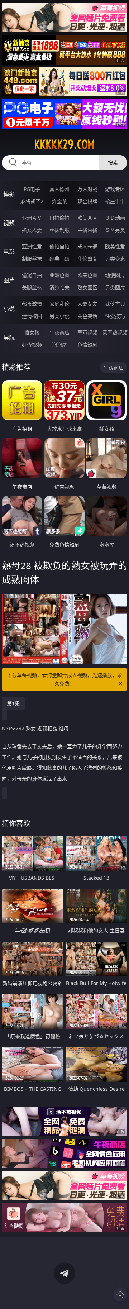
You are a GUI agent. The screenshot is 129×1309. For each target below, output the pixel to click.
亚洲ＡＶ (32, 217)
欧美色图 (87, 275)
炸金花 (59, 201)
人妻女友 (87, 303)
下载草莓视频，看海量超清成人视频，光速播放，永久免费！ (64, 679)
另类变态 (115, 258)
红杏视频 (32, 344)
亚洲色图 (59, 275)
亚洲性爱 (32, 246)
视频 (9, 223)
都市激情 (32, 303)
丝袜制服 (59, 229)
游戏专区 (115, 189)
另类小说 (59, 315)
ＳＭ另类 (115, 229)
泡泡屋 (59, 344)
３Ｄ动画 (115, 217)
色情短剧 (87, 344)
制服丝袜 (32, 258)
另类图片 (115, 287)
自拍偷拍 (59, 217)
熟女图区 (87, 287)
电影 (9, 251)
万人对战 (87, 189)
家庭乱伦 (59, 303)
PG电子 (32, 189)
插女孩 (31, 332)
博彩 (9, 194)
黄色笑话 (87, 315)
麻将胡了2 (31, 201)
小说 (9, 309)
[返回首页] (120, 1294)
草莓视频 (87, 332)
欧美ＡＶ (87, 217)
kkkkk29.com (64, 144)
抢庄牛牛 (115, 201)
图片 (9, 280)
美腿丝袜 (32, 287)
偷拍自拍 (59, 246)
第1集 (13, 703)
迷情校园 (32, 315)
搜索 (113, 162)
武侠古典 (115, 303)
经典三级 (59, 258)
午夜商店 (59, 332)
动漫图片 (115, 275)
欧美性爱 (115, 246)
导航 (9, 337)
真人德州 (59, 189)
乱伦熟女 (87, 258)
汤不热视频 (115, 332)
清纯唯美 (59, 287)
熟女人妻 (32, 229)
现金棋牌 (87, 201)
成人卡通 (87, 246)
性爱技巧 (115, 315)
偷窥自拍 (32, 275)
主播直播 (87, 229)
